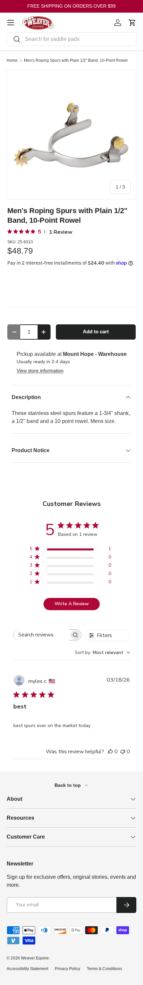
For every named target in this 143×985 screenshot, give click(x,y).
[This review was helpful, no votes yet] (110, 751)
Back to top (68, 785)
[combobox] (71, 39)
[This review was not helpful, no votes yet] (122, 751)
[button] (132, 22)
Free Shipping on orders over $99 (71, 6)
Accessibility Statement (27, 968)
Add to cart (96, 331)
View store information (40, 370)
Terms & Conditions (104, 968)
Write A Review (72, 604)
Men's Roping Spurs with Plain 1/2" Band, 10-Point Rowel (76, 60)
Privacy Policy (67, 968)
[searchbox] (41, 634)
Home (12, 60)
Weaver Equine (35, 958)
